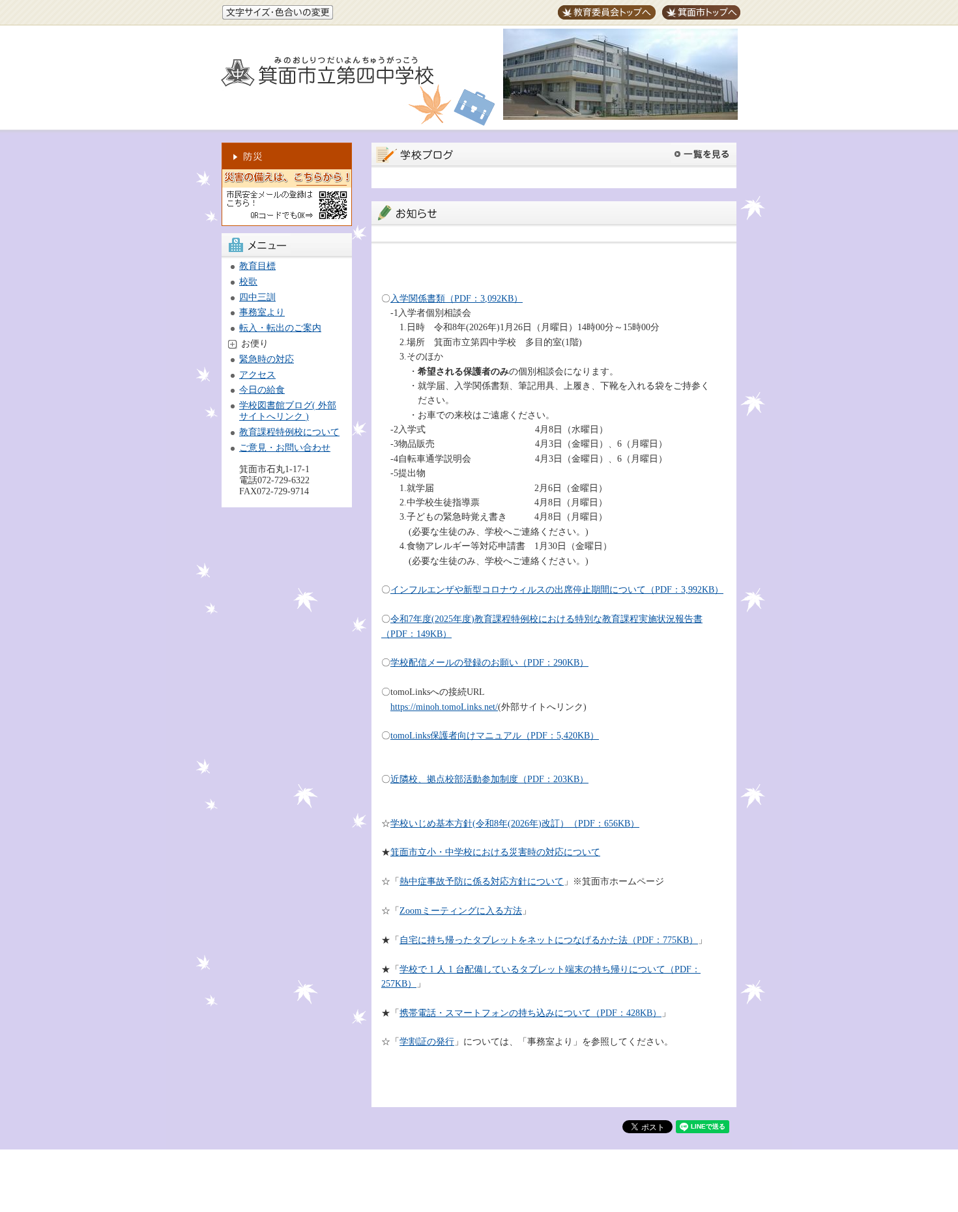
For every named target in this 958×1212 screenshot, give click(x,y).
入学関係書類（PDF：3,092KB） (456, 298)
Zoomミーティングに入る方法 (460, 911)
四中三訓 (257, 297)
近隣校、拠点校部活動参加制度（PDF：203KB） (489, 779)
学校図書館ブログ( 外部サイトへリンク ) (287, 411)
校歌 (248, 282)
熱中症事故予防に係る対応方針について (481, 881)
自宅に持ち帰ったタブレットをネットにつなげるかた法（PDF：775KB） (548, 940)
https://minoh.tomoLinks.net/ (444, 707)
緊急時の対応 (266, 359)
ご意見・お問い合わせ (284, 448)
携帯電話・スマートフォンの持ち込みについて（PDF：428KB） (530, 1013)
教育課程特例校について (289, 432)
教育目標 (257, 266)
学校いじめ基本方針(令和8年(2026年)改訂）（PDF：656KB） (514, 823)
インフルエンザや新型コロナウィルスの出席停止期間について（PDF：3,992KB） (556, 590)
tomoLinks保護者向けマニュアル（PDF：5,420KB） (494, 735)
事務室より (262, 312)
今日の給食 (262, 390)
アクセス (257, 375)
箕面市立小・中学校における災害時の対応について (495, 852)
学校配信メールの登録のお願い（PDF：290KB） (489, 663)
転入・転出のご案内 (280, 328)
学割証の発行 (426, 1042)
